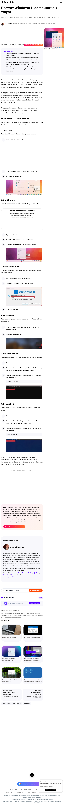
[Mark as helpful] (27, 470)
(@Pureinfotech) (18, 23)
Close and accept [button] (51, 789)
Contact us (20, 792)
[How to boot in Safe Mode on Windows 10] (32, 630)
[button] (0, 0)
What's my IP (18, 790)
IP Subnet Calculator (29, 790)
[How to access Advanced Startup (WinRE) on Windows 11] (32, 651)
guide (6, 108)
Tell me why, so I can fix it (22, 473)
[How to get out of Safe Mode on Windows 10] (11, 672)
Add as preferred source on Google (32, 784)
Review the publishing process (13, 617)
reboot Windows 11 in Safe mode (11, 113)
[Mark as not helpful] (30, 470)
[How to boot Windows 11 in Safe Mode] (11, 630)
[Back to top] (32, 775)
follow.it (34, 792)
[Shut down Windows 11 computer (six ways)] (11, 651)
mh (29, 803)
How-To (19, 703)
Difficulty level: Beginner (8, 703)
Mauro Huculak (10, 23)
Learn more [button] (50, 786)
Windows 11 (15, 80)
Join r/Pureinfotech (36, 590)
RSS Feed (27, 792)
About (8, 792)
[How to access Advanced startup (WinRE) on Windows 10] (32, 672)
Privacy (13, 792)
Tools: (12, 790)
